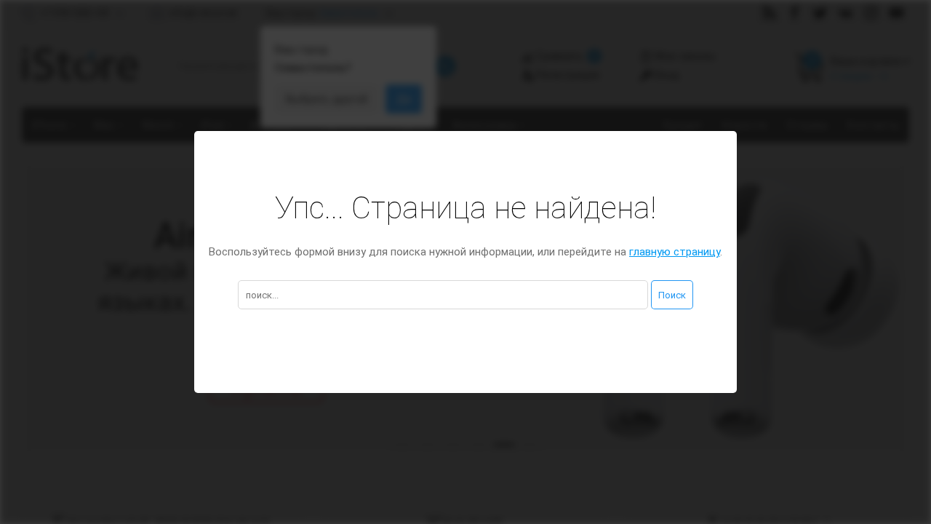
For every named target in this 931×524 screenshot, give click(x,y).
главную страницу (674, 251)
